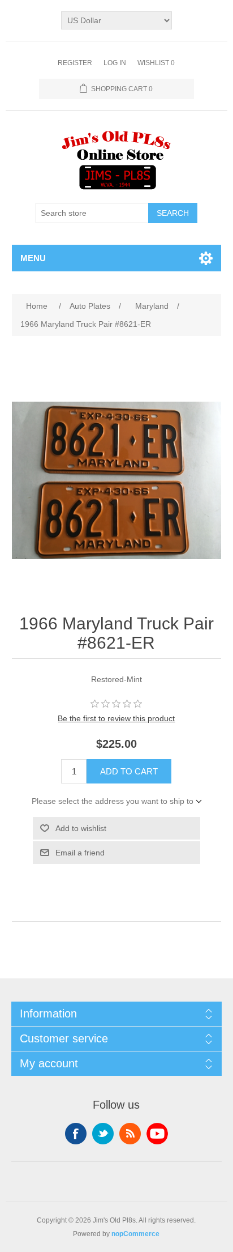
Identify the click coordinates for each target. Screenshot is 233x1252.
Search (173, 213)
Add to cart (129, 771)
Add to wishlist (80, 828)
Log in (114, 63)
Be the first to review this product (116, 718)
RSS (130, 1133)
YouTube (157, 1133)
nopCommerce (135, 1234)
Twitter (103, 1133)
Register (75, 63)
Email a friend (80, 852)
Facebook (76, 1133)
